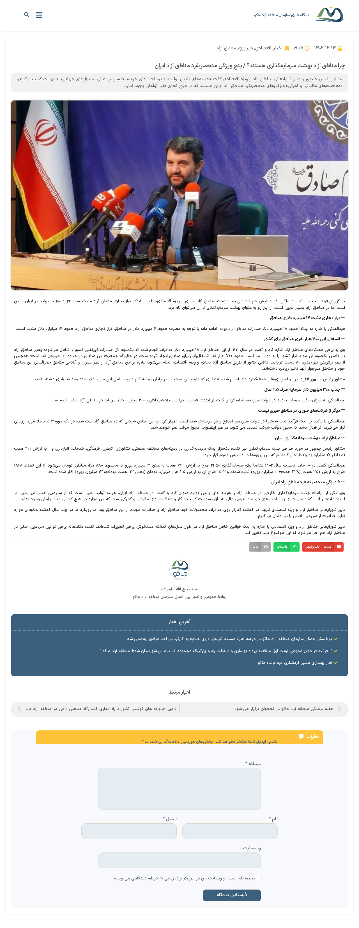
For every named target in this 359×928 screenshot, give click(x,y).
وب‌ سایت (252, 848)
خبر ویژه (245, 48)
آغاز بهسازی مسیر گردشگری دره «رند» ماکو (295, 663)
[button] (26, 14)
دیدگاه (253, 764)
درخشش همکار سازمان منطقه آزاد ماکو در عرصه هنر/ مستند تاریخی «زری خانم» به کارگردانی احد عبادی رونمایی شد (229, 639)
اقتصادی (263, 48)
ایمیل (170, 819)
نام (273, 819)
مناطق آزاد (226, 48)
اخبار (277, 48)
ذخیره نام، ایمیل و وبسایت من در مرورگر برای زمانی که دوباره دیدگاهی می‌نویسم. (184, 878)
